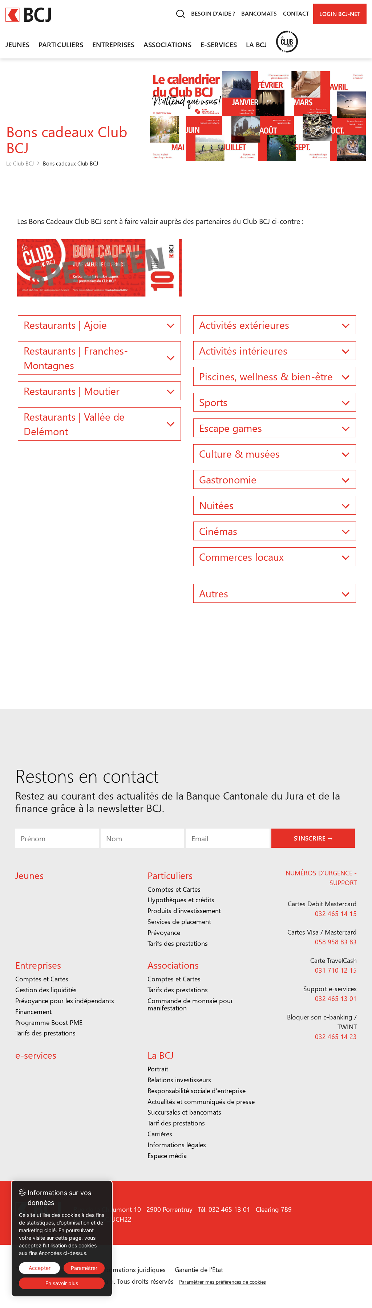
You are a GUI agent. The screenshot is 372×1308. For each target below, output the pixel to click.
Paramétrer (84, 1268)
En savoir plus (61, 1283)
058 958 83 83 (336, 941)
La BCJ (256, 44)
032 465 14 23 (336, 1036)
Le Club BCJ (20, 163)
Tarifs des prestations (177, 943)
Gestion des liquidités (46, 989)
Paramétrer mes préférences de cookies (222, 1281)
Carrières (159, 1133)
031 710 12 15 (336, 970)
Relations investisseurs (179, 1079)
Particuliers (61, 44)
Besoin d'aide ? (213, 13)
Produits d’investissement (184, 910)
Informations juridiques (132, 1269)
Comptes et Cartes (174, 889)
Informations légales (176, 1144)
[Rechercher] (180, 14)
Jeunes (17, 44)
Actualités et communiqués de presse (201, 1101)
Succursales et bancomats (184, 1112)
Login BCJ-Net (339, 13)
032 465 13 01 (336, 998)
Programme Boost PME (48, 1022)
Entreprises (113, 44)
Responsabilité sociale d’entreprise (196, 1090)
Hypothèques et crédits (180, 899)
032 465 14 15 (336, 913)
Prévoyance (163, 932)
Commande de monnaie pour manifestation (190, 1004)
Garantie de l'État (199, 1269)
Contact (296, 13)
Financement (33, 1011)
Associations (167, 44)
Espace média (167, 1155)
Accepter (39, 1268)
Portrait (157, 1068)
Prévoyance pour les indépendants (64, 1000)
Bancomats (259, 13)
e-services (219, 44)
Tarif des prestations (176, 1123)
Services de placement (179, 921)
